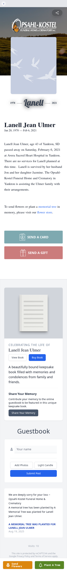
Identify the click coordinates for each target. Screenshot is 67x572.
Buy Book (37, 357)
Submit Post (33, 473)
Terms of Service (43, 556)
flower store (44, 212)
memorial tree (47, 206)
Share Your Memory (23, 412)
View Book (18, 357)
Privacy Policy (23, 556)
